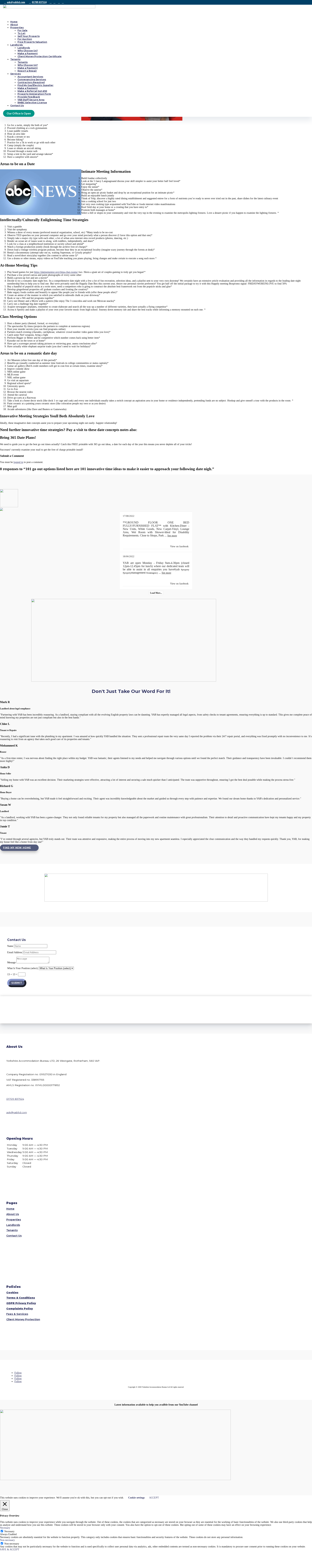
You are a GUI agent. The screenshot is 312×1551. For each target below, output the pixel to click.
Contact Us (17, 105)
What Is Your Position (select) (22, 968)
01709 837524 (39, 2)
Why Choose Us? (28, 50)
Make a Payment (28, 53)
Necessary (9, 1531)
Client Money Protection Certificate (40, 56)
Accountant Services (30, 76)
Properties (17, 27)
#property (185, 569)
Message (11, 962)
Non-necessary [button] (7, 1540)
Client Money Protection (23, 1319)
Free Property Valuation (32, 42)
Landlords (16, 44)
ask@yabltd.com (16, 2)
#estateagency (152, 573)
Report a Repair (27, 70)
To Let (21, 33)
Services (15, 73)
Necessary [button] (5, 1527)
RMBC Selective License (32, 102)
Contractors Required (31, 82)
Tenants (15, 59)
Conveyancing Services (32, 79)
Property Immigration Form (34, 94)
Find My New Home (17, 847)
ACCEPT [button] (154, 1497)
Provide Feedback (29, 96)
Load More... (156, 593)
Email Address (14, 952)
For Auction (25, 39)
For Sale (22, 30)
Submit (16, 983)
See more (172, 535)
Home (14, 21)
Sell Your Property (29, 36)
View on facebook (179, 546)
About (14, 24)
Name (10, 946)
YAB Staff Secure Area (31, 99)
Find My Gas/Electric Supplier (35, 85)
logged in (18, 462)
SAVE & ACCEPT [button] (9, 1549)
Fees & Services (17, 1314)
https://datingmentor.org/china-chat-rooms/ (56, 272)
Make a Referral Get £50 (32, 91)
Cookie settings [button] (136, 1497)
